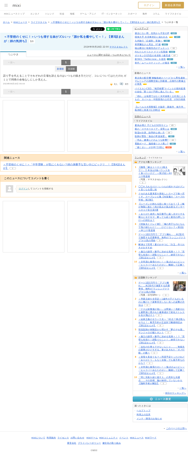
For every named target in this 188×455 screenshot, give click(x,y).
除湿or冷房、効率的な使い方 (150, 132)
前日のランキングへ (175, 393)
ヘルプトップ (144, 410)
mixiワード (150, 437)
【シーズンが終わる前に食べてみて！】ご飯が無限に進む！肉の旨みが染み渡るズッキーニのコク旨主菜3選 (161, 207)
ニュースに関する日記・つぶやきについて (109, 55)
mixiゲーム (92, 437)
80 (171, 136)
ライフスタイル (173, 13)
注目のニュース (143, 116)
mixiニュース (20, 22)
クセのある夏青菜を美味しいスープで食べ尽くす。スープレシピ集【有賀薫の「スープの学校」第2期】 (161, 196)
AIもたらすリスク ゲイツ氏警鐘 (151, 52)
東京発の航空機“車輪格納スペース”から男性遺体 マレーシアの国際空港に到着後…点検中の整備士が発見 (161, 81)
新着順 (60, 69)
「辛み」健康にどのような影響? (152, 140)
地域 (72, 13)
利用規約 (51, 437)
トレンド (49, 13)
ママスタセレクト (118, 47)
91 (174, 63)
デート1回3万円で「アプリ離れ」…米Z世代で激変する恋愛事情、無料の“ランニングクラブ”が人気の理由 (162, 237)
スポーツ (132, 13)
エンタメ (34, 13)
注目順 (71, 69)
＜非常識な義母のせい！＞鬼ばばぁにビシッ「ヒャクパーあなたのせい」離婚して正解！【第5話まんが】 (161, 264)
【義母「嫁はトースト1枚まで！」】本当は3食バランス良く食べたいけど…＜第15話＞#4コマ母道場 (155, 172)
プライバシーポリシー (89, 443)
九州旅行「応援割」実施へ (148, 40)
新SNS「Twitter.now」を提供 (150, 59)
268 (173, 129)
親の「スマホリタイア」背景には (152, 129)
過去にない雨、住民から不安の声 (152, 33)
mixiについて (38, 437)
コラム (156, 13)
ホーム (6, 22)
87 (177, 37)
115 (173, 33)
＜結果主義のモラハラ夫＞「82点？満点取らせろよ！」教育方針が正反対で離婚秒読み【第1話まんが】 (161, 322)
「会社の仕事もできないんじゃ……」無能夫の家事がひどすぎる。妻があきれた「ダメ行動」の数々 (161, 350)
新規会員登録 (173, 5)
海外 (144, 13)
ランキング (140, 157)
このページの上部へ (176, 428)
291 (165, 45)
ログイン (149, 5)
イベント (123, 437)
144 (172, 52)
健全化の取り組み (111, 443)
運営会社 (71, 443)
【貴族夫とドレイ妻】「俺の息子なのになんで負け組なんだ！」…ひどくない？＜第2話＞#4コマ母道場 (161, 227)
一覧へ (181, 67)
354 (168, 147)
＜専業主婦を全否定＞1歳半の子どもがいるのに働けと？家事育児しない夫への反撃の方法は (161, 302)
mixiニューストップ (14, 13)
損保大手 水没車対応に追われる (151, 37)
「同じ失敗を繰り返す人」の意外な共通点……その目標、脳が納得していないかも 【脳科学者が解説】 (160, 380)
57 (170, 59)
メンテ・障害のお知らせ (149, 418)
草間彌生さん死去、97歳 (148, 44)
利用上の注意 (144, 414)
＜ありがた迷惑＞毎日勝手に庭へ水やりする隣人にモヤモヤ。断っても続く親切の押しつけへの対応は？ (161, 217)
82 (173, 144)
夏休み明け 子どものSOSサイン (151, 125)
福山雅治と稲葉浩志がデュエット (152, 48)
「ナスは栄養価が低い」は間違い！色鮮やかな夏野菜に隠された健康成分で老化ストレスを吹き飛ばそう (161, 312)
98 (167, 41)
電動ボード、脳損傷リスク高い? (152, 143)
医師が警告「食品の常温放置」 (151, 136)
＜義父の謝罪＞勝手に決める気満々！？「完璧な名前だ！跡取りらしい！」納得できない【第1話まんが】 (161, 254)
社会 (62, 13)
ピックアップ (142, 28)
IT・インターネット (112, 13)
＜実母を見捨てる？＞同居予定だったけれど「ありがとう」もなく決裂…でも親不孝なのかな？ (161, 360)
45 (172, 125)
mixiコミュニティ (108, 437)
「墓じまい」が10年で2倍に (149, 147)
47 (174, 56)
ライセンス (63, 437)
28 (169, 133)
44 (173, 140)
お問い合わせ (77, 437)
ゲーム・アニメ (88, 13)
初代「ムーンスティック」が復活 (152, 63)
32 (174, 48)
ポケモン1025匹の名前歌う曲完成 (152, 55)
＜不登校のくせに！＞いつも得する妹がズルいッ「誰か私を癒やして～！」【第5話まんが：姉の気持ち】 (106, 22)
